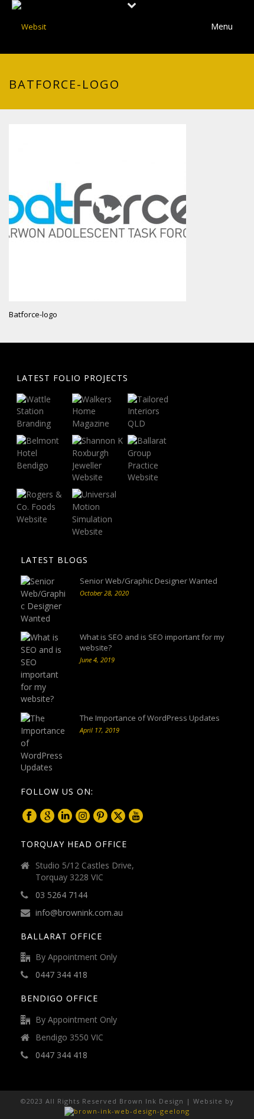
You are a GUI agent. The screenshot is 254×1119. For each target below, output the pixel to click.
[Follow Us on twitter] (118, 816)
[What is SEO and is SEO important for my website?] (44, 668)
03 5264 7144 (61, 895)
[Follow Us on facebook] (29, 816)
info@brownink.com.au (79, 912)
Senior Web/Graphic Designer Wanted (148, 580)
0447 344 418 (61, 975)
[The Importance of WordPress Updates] (44, 743)
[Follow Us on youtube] (136, 816)
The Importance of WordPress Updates (150, 718)
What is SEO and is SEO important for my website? (152, 642)
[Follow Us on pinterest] (100, 816)
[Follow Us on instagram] (83, 816)
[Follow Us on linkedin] (65, 816)
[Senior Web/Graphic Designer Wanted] (44, 599)
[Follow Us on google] (47, 816)
